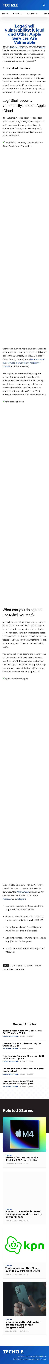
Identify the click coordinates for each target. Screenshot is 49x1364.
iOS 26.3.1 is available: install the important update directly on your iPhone (23, 1214)
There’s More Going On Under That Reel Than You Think (22, 1031)
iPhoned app (22, 892)
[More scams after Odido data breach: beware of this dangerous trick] (24, 1299)
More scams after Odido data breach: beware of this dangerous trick (23, 1325)
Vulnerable (20, 969)
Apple (13, 966)
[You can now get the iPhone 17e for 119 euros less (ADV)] (24, 1245)
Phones (8, 1155)
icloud (20, 966)
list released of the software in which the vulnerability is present (24, 363)
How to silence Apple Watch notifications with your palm (18, 1082)
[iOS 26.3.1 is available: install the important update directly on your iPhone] (24, 1188)
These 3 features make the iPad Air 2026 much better (21, 1159)
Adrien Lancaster (11, 1164)
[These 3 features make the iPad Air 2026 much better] (24, 1134)
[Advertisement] (24, 996)
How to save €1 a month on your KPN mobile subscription (23, 1057)
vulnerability (8, 969)
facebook (7, 899)
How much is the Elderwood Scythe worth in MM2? (22, 1044)
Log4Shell (28, 966)
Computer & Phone (10, 1036)
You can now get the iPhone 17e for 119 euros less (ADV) (22, 1269)
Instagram (21, 899)
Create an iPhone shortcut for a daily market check (23, 1069)
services (38, 966)
